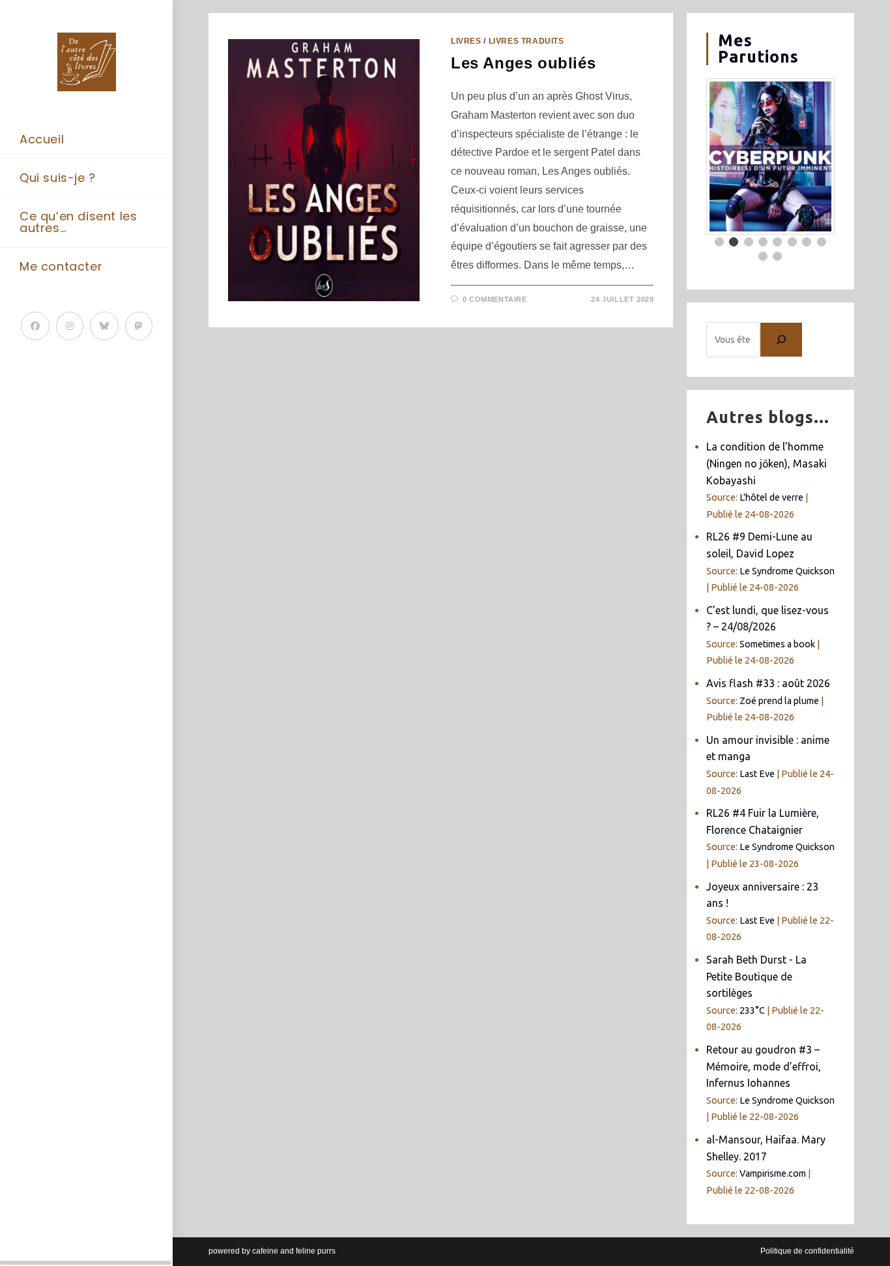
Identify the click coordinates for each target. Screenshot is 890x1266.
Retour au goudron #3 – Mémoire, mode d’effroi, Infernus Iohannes (763, 1066)
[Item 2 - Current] (733, 241)
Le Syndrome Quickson (787, 571)
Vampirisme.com (772, 1173)
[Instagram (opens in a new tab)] (69, 326)
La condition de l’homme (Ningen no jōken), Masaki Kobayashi (766, 463)
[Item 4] (763, 241)
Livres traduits (526, 41)
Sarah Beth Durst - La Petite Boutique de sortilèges (756, 976)
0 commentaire (495, 299)
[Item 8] (821, 241)
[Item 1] (719, 241)
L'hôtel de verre (771, 497)
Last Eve (757, 774)
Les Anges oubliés (523, 63)
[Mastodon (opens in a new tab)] (138, 326)
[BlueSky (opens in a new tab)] (104, 326)
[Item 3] (748, 241)
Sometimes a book (777, 644)
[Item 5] (777, 241)
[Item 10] (777, 256)
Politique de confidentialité (807, 1251)
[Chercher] (781, 339)
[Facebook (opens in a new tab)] (35, 326)
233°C (752, 1010)
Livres (466, 41)
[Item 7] (806, 241)
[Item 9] (763, 256)
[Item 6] (792, 241)
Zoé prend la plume (779, 701)
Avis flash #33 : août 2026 (768, 683)
